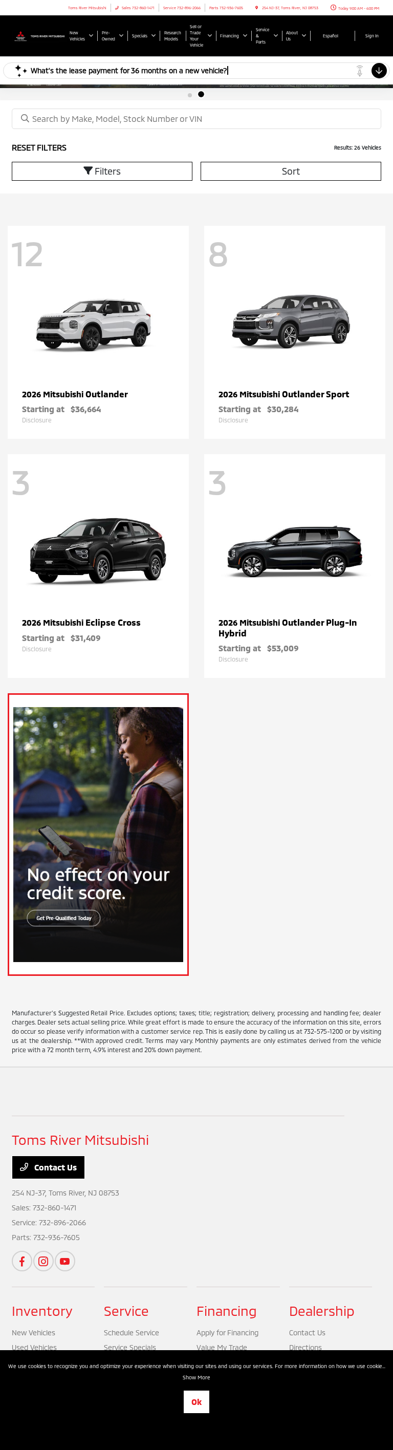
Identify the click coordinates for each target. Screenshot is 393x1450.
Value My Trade (221, 1347)
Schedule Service (131, 1332)
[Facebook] (22, 1261)
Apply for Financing (227, 1332)
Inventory (42, 1310)
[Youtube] (65, 1261)
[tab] (192, 94)
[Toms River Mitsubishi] (39, 35)
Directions (305, 1347)
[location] (256, 8)
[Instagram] (43, 1261)
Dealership (322, 1310)
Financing (226, 1310)
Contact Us (54, 1167)
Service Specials (130, 1347)
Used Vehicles (34, 1347)
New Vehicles (33, 1332)
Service (126, 1310)
